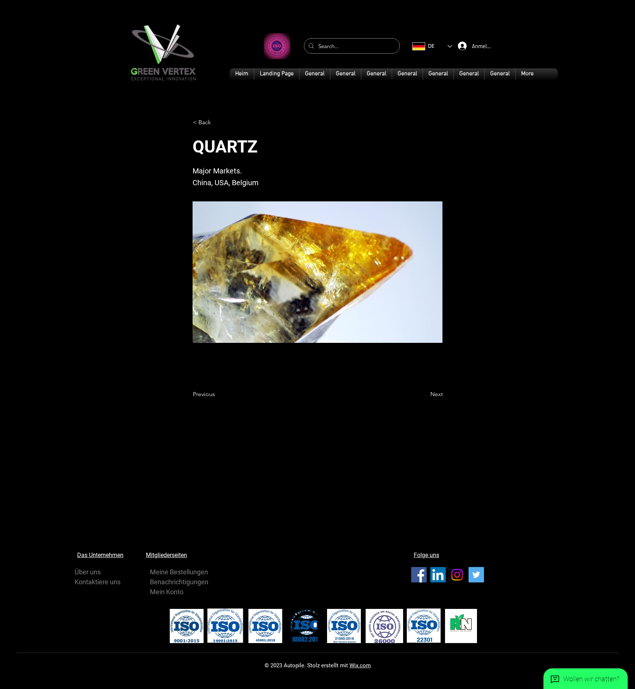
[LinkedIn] (438, 574)
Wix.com (360, 665)
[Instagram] (457, 574)
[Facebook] (419, 574)
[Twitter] (476, 574)
